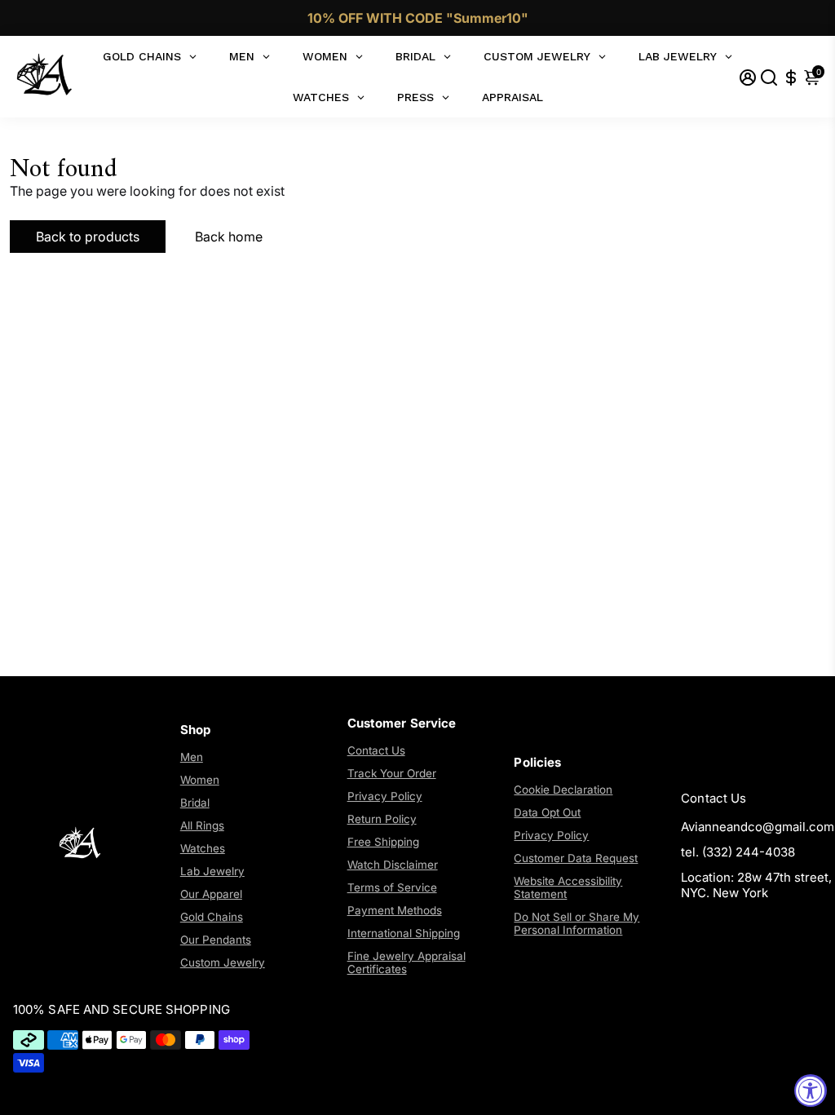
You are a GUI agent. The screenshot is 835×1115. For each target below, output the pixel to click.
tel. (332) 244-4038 (738, 852)
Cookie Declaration (563, 789)
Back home (229, 236)
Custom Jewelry (222, 962)
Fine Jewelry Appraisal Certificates (406, 962)
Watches (202, 848)
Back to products (87, 236)
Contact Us (376, 750)
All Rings (202, 825)
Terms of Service (392, 887)
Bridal (195, 802)
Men (191, 756)
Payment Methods (394, 910)
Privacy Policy (384, 796)
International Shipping (403, 933)
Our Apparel (211, 893)
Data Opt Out (547, 812)
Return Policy (382, 818)
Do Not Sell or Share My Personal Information (576, 923)
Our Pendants (215, 939)
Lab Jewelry (212, 871)
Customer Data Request (576, 858)
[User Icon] (748, 77)
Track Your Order (391, 773)
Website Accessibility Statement (568, 887)
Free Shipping (383, 841)
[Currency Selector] (791, 77)
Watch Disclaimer (392, 864)
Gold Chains (211, 916)
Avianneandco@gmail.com (757, 826)
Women (199, 779)
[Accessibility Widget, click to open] (810, 1090)
